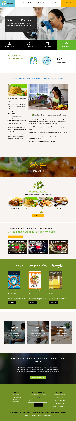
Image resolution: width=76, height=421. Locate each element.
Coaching (30, 2)
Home (20, 2)
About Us (25, 2)
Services (40, 2)
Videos (44, 2)
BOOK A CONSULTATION (38, 377)
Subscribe (38, 405)
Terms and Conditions (42, 418)
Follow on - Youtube (15, 237)
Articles (35, 2)
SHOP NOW (11, 302)
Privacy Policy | (33, 418)
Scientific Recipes (19, 21)
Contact (55, 2)
